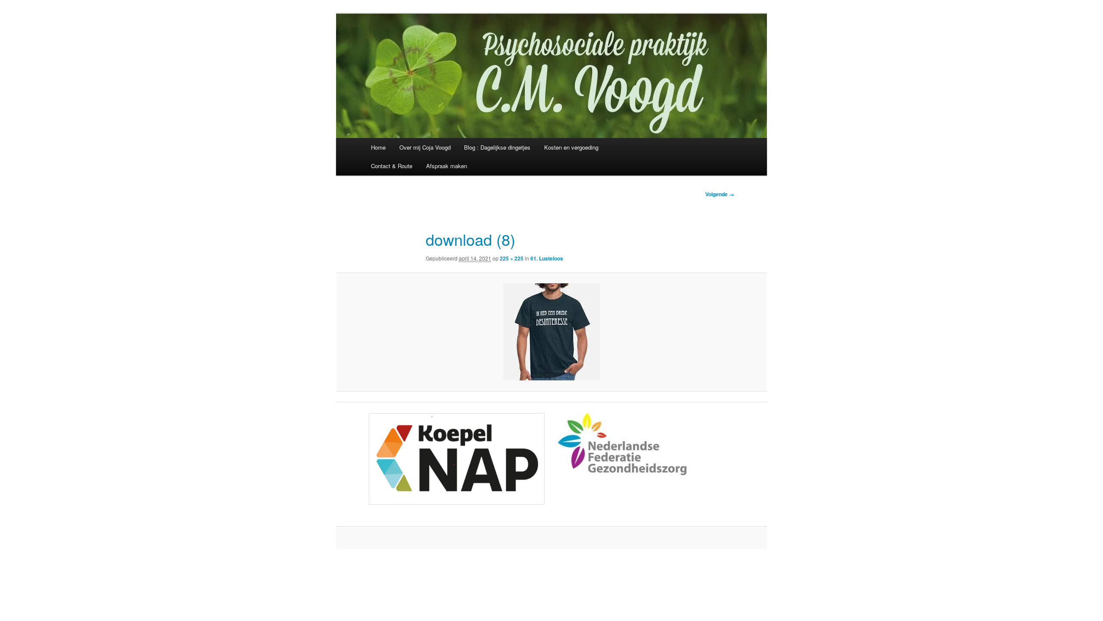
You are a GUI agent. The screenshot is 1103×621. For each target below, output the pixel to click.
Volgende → (719, 194)
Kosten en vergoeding (571, 147)
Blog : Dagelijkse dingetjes (497, 147)
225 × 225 (511, 258)
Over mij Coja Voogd (425, 147)
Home (378, 147)
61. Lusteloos (546, 258)
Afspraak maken (446, 166)
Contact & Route (391, 166)
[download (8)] (551, 331)
